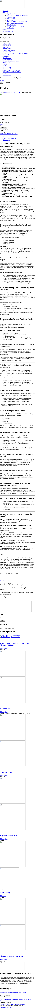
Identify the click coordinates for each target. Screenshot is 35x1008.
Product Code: (4, 129)
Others (5, 64)
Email (2, 617)
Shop (4, 73)
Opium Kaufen (7, 62)
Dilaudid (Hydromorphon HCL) (11, 956)
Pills (4, 65)
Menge (2, 121)
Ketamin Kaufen (7, 55)
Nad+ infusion (5, 708)
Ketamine (6, 56)
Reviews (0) (6, 140)
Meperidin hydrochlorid (8, 835)
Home (1, 92)
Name (2, 614)
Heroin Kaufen (7, 51)
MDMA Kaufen (7, 59)
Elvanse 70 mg (5, 892)
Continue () (3, 1007)
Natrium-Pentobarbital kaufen (11, 61)
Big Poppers (6, 47)
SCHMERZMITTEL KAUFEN (12, 72)
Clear (1, 124)
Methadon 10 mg (6, 772)
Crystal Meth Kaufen (9, 50)
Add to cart (3, 127)
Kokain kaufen (7, 58)
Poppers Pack (7, 67)
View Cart (9, 1007)
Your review (4, 600)
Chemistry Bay (7, 48)
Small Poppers (7, 75)
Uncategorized (7, 45)
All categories (7, 44)
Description (6, 137)
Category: (2, 132)
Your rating (3, 597)
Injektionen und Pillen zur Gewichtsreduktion (15, 53)
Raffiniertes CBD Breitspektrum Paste (13, 70)
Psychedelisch (7, 68)
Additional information (9, 138)
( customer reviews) (5, 580)
